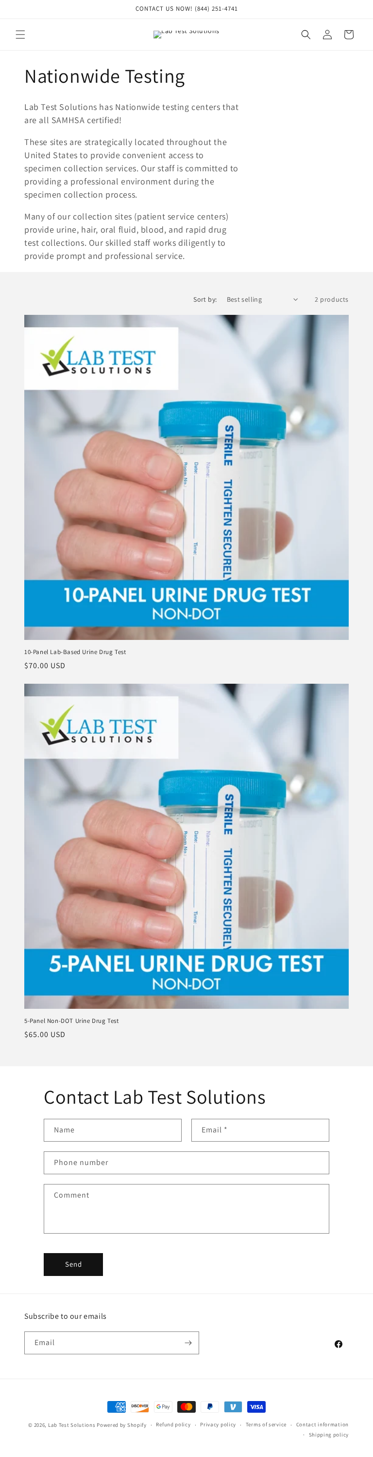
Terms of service (266, 1424)
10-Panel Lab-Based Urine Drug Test (75, 652)
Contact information (322, 1424)
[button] (20, 34)
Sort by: (205, 299)
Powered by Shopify (122, 1424)
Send (73, 1264)
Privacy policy (218, 1424)
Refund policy (173, 1424)
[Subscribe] (188, 1342)
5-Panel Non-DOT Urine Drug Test (71, 1021)
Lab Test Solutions (72, 1424)
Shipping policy (329, 1434)
